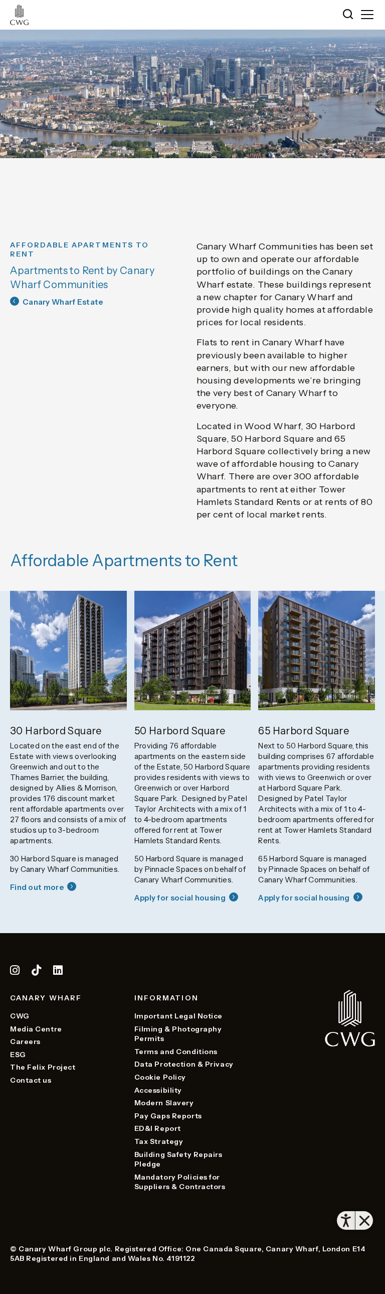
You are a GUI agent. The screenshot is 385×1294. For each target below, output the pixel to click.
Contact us (31, 1080)
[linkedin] (58, 971)
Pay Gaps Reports (168, 1115)
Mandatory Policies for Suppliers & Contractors (180, 1182)
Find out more (37, 887)
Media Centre (36, 1028)
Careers (25, 1041)
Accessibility (158, 1090)
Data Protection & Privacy (184, 1064)
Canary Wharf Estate (63, 302)
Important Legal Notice (178, 1015)
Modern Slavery (164, 1102)
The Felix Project (43, 1067)
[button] (348, 15)
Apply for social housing (180, 897)
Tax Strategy (158, 1141)
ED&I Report (157, 1128)
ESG (18, 1054)
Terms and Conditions (176, 1051)
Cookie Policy (160, 1077)
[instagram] (15, 971)
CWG (20, 1015)
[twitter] (37, 971)
